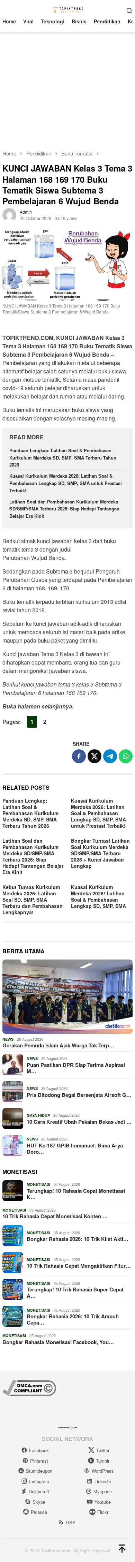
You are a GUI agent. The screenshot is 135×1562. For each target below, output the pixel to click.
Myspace (102, 1491)
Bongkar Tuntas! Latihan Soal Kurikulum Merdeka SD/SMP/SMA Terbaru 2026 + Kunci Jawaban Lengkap (100, 853)
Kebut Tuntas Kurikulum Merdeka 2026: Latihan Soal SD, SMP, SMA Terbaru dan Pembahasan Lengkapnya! (32, 900)
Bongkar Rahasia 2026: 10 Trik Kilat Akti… (77, 1239)
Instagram (39, 1481)
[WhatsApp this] (126, 756)
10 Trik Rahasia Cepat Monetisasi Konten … (55, 1216)
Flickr (102, 1512)
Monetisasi (38, 1184)
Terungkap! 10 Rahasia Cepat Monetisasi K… (76, 1194)
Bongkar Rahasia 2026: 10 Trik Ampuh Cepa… (73, 1319)
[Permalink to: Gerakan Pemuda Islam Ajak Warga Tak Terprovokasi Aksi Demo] (67, 997)
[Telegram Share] (110, 756)
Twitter (102, 1450)
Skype (39, 1502)
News (8, 1039)
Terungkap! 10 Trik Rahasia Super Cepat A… (75, 1292)
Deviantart (39, 1491)
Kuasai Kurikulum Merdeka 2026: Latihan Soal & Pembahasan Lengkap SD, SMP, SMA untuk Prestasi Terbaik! (65, 483)
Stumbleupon (39, 1471)
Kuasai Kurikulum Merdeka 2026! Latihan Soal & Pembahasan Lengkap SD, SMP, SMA (98, 896)
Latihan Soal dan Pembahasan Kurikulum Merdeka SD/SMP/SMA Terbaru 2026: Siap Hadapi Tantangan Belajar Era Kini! (64, 509)
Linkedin (102, 1481)
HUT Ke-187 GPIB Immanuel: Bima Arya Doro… (75, 1148)
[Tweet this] (94, 756)
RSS (70, 1522)
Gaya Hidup (38, 1115)
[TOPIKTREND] (67, 9)
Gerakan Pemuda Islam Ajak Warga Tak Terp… (58, 1045)
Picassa (39, 1512)
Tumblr (102, 1460)
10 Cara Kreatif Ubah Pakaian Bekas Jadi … (79, 1122)
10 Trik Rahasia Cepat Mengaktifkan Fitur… (79, 1266)
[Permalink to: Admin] (9, 214)
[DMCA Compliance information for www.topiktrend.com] (29, 1387)
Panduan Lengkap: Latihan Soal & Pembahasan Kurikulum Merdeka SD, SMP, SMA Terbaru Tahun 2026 (62, 457)
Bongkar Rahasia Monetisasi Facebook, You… (58, 1342)
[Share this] (79, 756)
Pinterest (39, 1460)
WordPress (103, 1471)
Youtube (102, 1502)
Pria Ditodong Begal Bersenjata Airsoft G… (79, 1095)
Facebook (39, 1450)
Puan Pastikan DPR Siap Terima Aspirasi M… (76, 1068)
